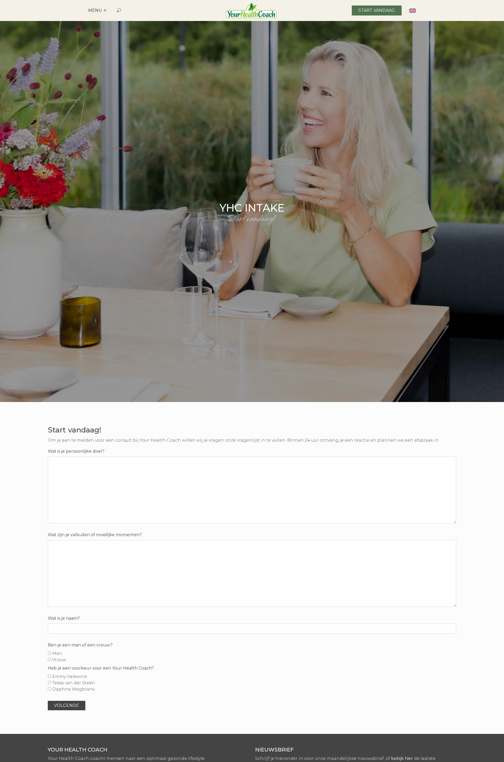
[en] (412, 10)
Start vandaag (376, 10)
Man (56, 653)
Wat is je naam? (64, 618)
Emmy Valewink (69, 676)
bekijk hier (402, 758)
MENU (95, 10)
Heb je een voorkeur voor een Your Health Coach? (101, 668)
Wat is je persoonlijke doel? (76, 451)
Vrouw (58, 659)
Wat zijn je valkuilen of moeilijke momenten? (95, 534)
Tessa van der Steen (73, 682)
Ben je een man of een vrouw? (80, 645)
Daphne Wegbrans (72, 689)
